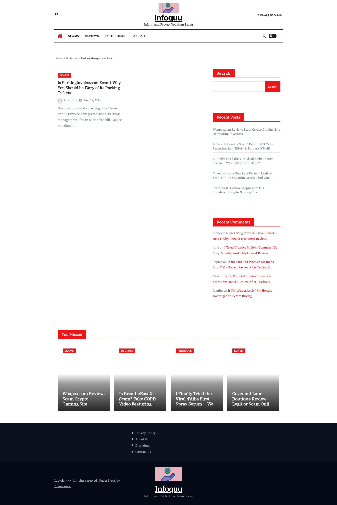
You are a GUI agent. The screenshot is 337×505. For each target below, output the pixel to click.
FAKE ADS (139, 36)
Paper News (107, 480)
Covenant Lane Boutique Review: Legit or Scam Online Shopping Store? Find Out (242, 175)
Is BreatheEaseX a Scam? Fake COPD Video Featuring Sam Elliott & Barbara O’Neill (243, 146)
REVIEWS (92, 36)
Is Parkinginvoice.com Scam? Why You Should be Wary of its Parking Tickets (89, 87)
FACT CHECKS (115, 36)
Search (224, 73)
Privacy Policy (145, 433)
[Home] (60, 36)
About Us (142, 439)
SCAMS (73, 36)
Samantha (70, 100)
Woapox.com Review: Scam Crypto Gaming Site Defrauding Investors (84, 404)
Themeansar (62, 486)
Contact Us (143, 451)
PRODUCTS (185, 351)
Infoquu (168, 17)
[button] (280, 36)
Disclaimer (143, 445)
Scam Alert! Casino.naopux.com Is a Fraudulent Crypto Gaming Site (238, 190)
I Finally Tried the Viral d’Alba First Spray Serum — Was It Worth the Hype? (243, 161)
